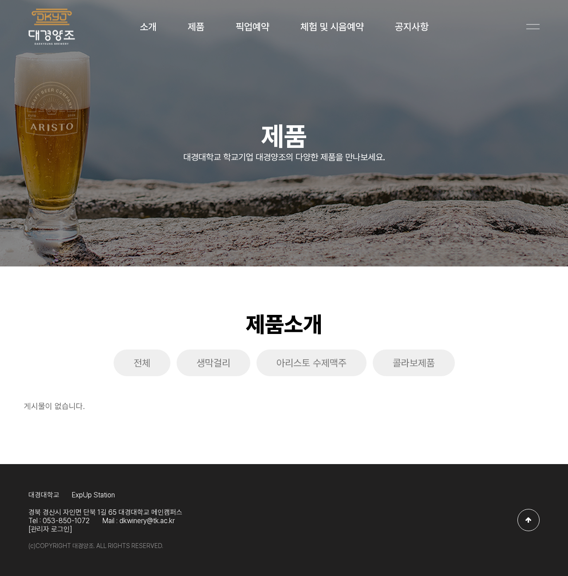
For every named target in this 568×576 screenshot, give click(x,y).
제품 (196, 26)
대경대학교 (43, 495)
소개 (148, 26)
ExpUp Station (93, 495)
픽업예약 (252, 26)
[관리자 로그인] (50, 529)
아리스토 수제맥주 (311, 363)
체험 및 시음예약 (332, 26)
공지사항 (412, 26)
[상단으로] (528, 520)
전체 (142, 363)
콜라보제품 (414, 363)
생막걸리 (213, 363)
